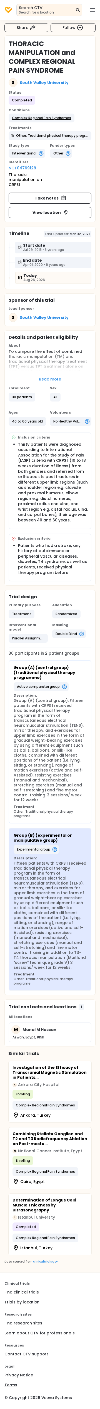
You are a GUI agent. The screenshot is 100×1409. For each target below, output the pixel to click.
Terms (10, 1385)
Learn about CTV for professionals (39, 1333)
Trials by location (21, 1302)
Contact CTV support (26, 1354)
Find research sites (23, 1323)
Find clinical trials (21, 1292)
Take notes (47, 198)
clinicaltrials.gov (45, 1262)
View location (46, 212)
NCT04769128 (22, 168)
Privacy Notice (18, 1375)
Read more (50, 379)
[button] (41, 118)
